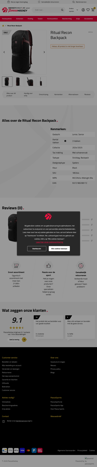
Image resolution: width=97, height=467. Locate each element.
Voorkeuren (36, 248)
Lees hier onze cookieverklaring (49, 242)
